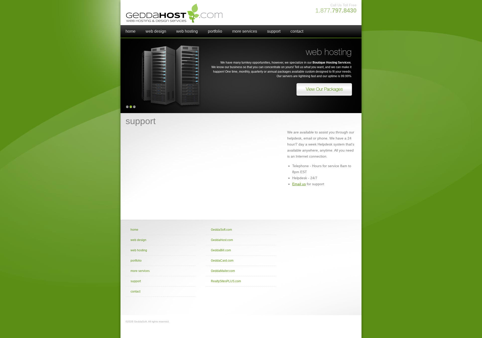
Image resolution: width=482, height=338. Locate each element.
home (131, 31)
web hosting (187, 31)
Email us (299, 184)
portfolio (215, 31)
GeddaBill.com (221, 250)
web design (156, 31)
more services (244, 31)
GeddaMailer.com (223, 271)
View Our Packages (323, 90)
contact (296, 31)
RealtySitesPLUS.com (226, 281)
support (273, 31)
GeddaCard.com (222, 260)
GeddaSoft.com (221, 229)
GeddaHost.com (222, 240)
